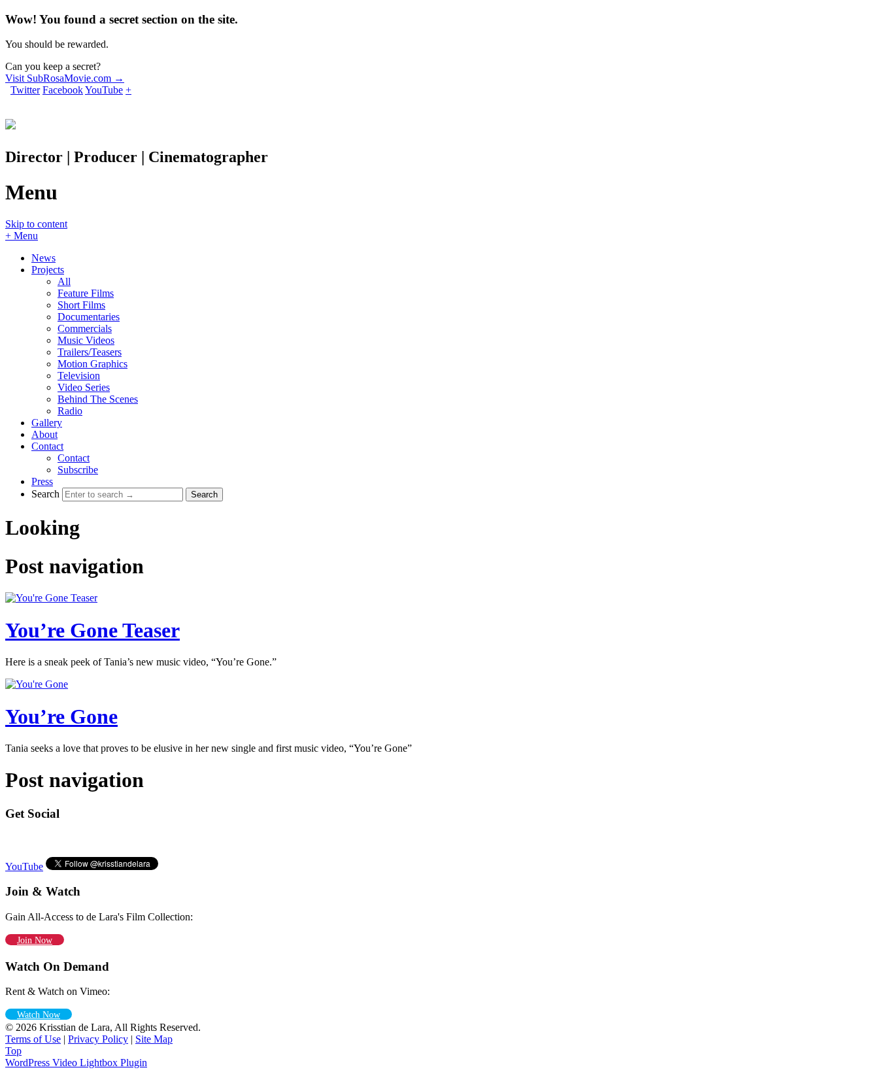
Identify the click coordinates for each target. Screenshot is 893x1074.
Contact (47, 446)
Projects (47, 269)
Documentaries (89, 316)
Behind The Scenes (98, 399)
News (43, 257)
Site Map (154, 1039)
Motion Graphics (92, 363)
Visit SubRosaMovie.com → (64, 78)
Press (42, 481)
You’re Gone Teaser (92, 630)
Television (79, 375)
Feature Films (86, 293)
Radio (70, 410)
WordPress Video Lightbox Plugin (76, 1062)
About (44, 434)
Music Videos (86, 340)
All (64, 281)
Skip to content (36, 223)
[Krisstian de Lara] (10, 122)
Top (13, 1050)
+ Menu (21, 235)
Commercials (85, 328)
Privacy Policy (98, 1039)
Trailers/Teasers (90, 352)
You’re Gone (61, 716)
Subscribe (78, 469)
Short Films (81, 304)
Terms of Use (33, 1039)
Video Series (84, 387)
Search (45, 493)
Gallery (46, 422)
